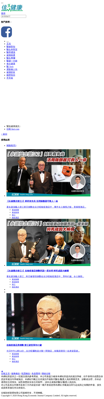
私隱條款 (25, 373)
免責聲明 (36, 373)
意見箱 (9, 78)
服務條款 (15, 373)
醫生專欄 (10, 58)
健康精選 (10, 55)
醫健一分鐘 (11, 61)
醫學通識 (10, 52)
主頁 (8, 44)
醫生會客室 (11, 49)
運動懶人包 (11, 69)
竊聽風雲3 (11, 145)
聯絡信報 (46, 373)
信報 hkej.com (12, 129)
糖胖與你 (10, 75)
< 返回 (4, 134)
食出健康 (10, 64)
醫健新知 (10, 46)
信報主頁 (5, 373)
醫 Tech (9, 66)
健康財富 (10, 72)
